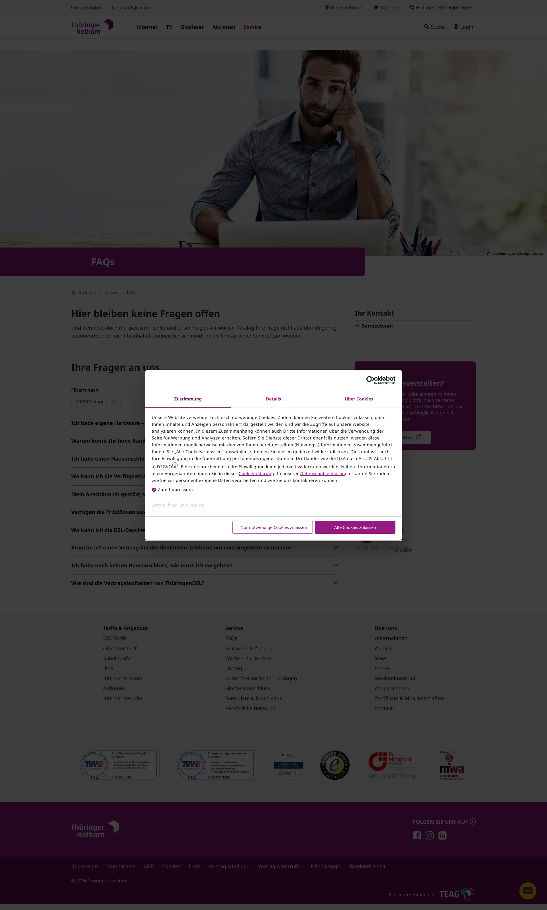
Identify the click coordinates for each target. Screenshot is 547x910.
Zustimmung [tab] (188, 399)
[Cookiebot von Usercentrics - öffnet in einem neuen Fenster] (370, 380)
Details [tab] (273, 399)
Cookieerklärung (256, 474)
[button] (175, 465)
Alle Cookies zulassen (355, 527)
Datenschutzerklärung (324, 474)
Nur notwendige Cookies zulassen (273, 527)
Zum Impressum (175, 489)
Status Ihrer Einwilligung (178, 505)
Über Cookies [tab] (359, 399)
